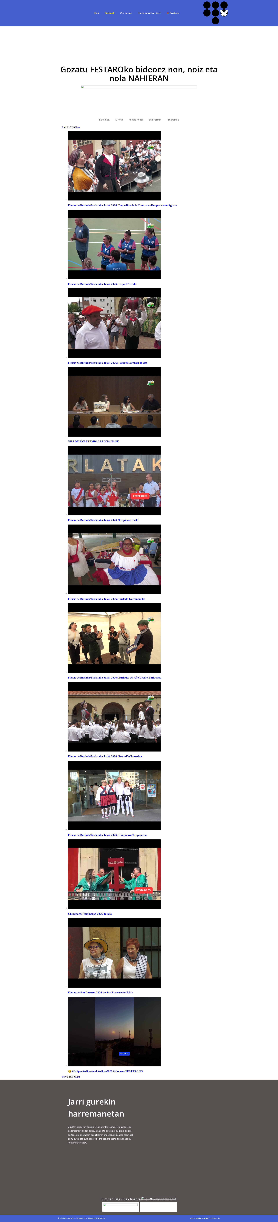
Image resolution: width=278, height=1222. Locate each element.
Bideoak (109, 13)
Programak (173, 119)
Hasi (96, 13)
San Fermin (155, 119)
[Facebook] (207, 5)
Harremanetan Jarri (149, 13)
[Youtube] (215, 13)
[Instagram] (224, 5)
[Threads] (207, 13)
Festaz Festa (136, 119)
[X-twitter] (215, 5)
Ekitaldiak (104, 119)
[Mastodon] (215, 20)
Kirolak (119, 119)
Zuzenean (126, 13)
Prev (64, 127)
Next (77, 127)
